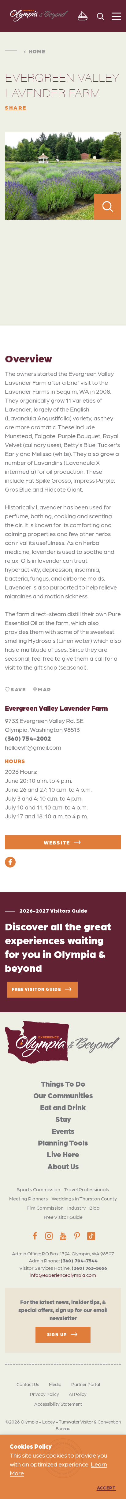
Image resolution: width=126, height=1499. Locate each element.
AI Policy (78, 1394)
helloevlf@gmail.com (33, 747)
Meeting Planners (28, 1198)
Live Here (63, 1153)
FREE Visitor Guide (36, 989)
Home (37, 51)
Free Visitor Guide (63, 1217)
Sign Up (57, 1334)
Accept (106, 1487)
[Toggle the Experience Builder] (82, 16)
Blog (94, 1208)
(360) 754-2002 (28, 738)
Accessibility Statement (58, 1404)
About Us (63, 1165)
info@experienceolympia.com (63, 1275)
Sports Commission (38, 1189)
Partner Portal (85, 1384)
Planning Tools (63, 1142)
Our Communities (63, 1095)
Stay (63, 1118)
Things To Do (63, 1083)
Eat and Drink (63, 1107)
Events (63, 1130)
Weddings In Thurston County (84, 1198)
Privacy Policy (44, 1394)
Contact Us (28, 1384)
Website (57, 842)
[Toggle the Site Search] (100, 16)
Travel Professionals (86, 1189)
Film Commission (45, 1208)
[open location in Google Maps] (63, 259)
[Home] (62, 1042)
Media (55, 1384)
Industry (76, 1208)
